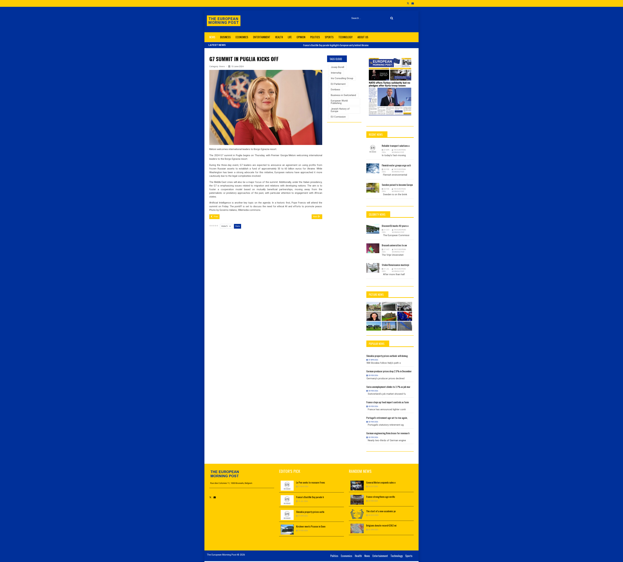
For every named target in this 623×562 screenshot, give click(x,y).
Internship (336, 72)
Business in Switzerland (343, 95)
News (222, 66)
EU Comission (338, 116)
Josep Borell (337, 67)
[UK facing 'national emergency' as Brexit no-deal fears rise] (404, 316)
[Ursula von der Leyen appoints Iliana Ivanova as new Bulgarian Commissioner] (373, 316)
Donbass (335, 89)
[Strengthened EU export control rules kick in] (404, 326)
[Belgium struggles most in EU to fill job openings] (404, 306)
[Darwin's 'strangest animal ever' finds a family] (373, 306)
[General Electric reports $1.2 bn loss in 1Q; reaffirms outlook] (373, 326)
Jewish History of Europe (340, 110)
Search (392, 18)
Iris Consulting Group (342, 78)
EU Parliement (338, 84)
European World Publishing (339, 102)
